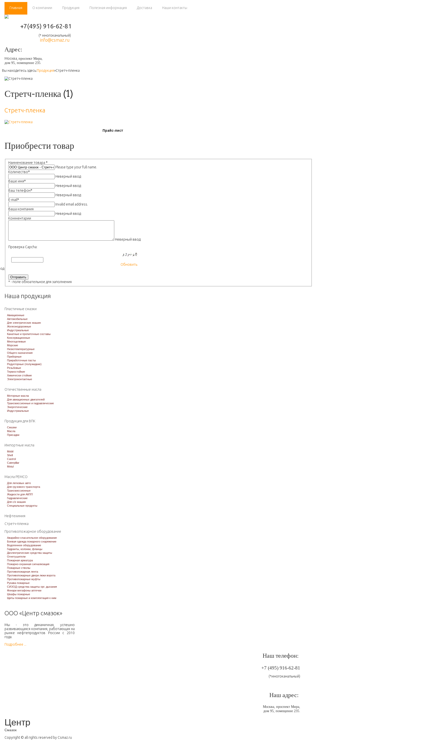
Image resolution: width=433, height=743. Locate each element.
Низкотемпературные (21, 349)
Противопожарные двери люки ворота (31, 575)
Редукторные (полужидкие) (24, 364)
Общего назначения (20, 352)
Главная (16, 8)
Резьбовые (14, 367)
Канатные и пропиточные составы (29, 333)
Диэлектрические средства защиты (29, 552)
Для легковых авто (19, 483)
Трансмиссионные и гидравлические (30, 403)
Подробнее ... (15, 644)
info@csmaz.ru (55, 39)
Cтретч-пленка (25, 110)
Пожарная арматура (20, 560)
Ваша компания (21, 209)
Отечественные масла (23, 389)
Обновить (129, 264)
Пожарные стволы (18, 567)
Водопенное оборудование (24, 545)
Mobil (10, 451)
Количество (19, 172)
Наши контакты (174, 8)
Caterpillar (13, 462)
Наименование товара (28, 163)
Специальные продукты (22, 505)
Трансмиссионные (19, 490)
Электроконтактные (19, 379)
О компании (42, 8)
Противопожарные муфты (23, 579)
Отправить (18, 277)
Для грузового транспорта (23, 486)
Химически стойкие (19, 375)
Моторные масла (18, 395)
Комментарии (19, 218)
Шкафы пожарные (18, 594)
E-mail (13, 200)
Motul (10, 466)
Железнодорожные (19, 326)
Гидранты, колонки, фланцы (24, 549)
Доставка (144, 8)
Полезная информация (108, 8)
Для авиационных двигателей (26, 399)
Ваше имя (17, 181)
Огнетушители (16, 556)
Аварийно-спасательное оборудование (32, 537)
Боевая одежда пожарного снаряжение (31, 541)
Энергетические (17, 407)
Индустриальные (18, 330)
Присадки (13, 434)
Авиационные (15, 315)
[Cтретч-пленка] (19, 122)
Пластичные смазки (21, 309)
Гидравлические (17, 498)
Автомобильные (17, 318)
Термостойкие (16, 371)
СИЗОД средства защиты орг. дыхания (32, 586)
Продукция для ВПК (20, 421)
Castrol (11, 458)
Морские (12, 345)
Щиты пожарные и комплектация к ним (31, 597)
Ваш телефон (20, 190)
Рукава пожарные (18, 582)
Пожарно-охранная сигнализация (28, 564)
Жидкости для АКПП (20, 494)
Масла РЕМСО (16, 477)
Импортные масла (19, 445)
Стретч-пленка (17, 524)
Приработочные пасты (21, 360)
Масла (11, 431)
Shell (10, 455)
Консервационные (18, 337)
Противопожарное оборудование (33, 531)
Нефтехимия (15, 516)
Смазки (12, 427)
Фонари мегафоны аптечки (24, 590)
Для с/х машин (16, 501)
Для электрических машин (24, 322)
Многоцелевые (16, 341)
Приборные (14, 356)
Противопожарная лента (22, 571)
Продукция (70, 8)
